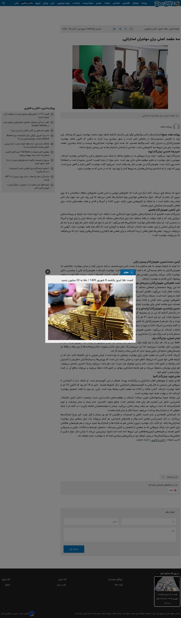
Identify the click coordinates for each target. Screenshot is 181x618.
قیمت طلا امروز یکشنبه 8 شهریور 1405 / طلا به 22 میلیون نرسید (97, 280)
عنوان (126, 272)
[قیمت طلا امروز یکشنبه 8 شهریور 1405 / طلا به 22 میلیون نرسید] (90, 311)
